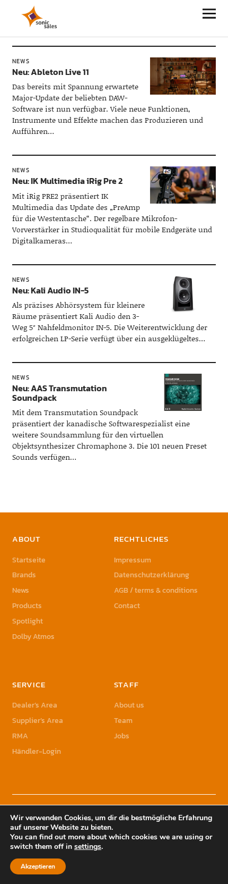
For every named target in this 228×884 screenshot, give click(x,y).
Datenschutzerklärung (151, 574)
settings (87, 847)
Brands (24, 574)
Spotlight (27, 621)
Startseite (29, 560)
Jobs (121, 736)
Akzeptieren (38, 866)
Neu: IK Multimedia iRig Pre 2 (67, 180)
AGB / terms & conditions (156, 590)
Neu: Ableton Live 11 (50, 71)
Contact (127, 605)
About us (129, 705)
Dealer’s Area (34, 705)
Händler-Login (36, 751)
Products (27, 605)
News (21, 61)
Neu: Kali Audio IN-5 (50, 290)
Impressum (132, 560)
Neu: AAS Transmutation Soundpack (59, 393)
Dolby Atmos (33, 636)
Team (123, 720)
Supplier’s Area (37, 720)
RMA (20, 736)
